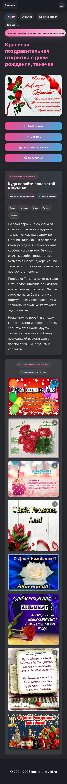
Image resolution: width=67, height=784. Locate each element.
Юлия (35, 208)
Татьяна (46, 208)
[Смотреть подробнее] (33, 396)
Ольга (12, 208)
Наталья (24, 208)
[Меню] (62, 5)
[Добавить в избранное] (55, 382)
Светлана (14, 215)
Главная (10, 5)
